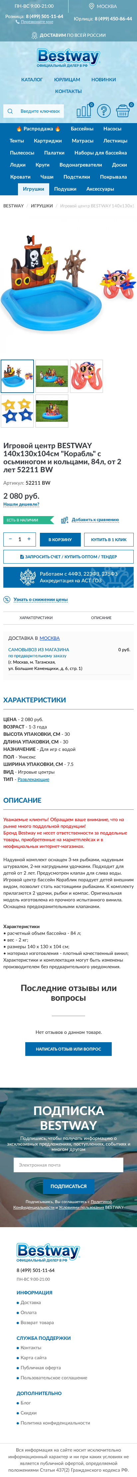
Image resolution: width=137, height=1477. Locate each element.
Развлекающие (33, 779)
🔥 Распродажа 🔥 (38, 128)
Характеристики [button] (36, 618)
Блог (26, 1403)
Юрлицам (67, 80)
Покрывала (113, 177)
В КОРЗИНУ (60, 540)
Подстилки (77, 177)
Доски (119, 165)
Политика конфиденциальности (55, 1423)
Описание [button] (101, 618)
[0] (122, 111)
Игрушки (33, 189)
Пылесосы (22, 153)
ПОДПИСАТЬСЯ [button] (69, 1186)
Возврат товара (37, 1322)
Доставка (31, 1302)
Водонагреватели (81, 165)
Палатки (54, 153)
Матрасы (82, 140)
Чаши (47, 177)
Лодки (18, 165)
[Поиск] (10, 111)
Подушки (65, 189)
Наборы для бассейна (100, 153)
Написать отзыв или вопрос (68, 1049)
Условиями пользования (81, 1207)
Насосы (112, 128)
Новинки (103, 80)
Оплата (29, 1312)
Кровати (20, 177)
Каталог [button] (32, 80)
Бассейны (82, 128)
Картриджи (48, 140)
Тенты (17, 140)
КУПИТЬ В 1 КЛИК (108, 540)
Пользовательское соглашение (54, 1378)
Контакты (68, 91)
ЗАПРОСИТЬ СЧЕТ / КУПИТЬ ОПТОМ (71, 557)
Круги (43, 165)
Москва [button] (50, 638)
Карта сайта (34, 1358)
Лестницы (115, 140)
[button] (34, 21)
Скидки (29, 1413)
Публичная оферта (41, 1368)
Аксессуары (100, 189)
